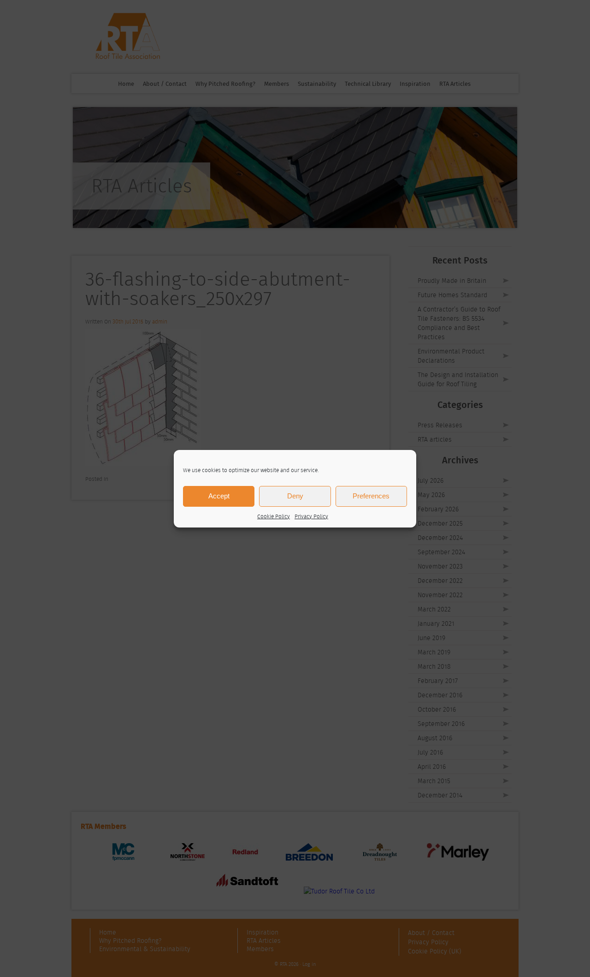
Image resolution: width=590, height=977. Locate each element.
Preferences (371, 496)
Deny (295, 496)
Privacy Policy (311, 516)
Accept (219, 496)
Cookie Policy (273, 516)
